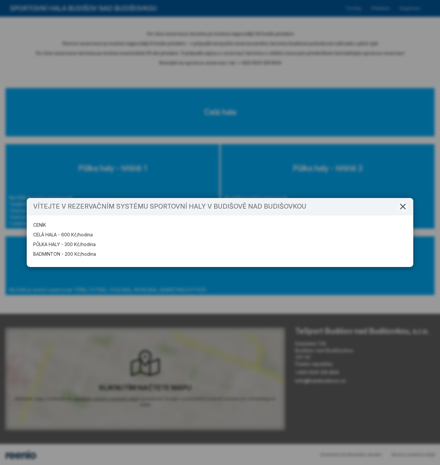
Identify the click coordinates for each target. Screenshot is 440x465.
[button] (402, 206)
